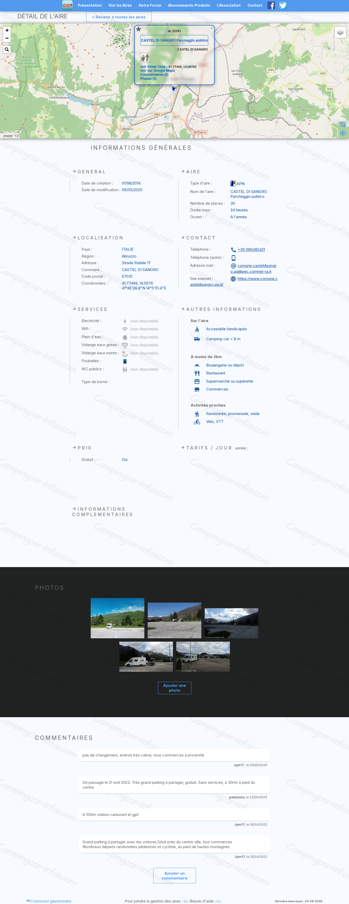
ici (186, 901)
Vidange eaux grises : (100, 344)
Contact (255, 5)
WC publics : (93, 369)
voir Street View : (154, 66)
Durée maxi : (201, 209)
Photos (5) (148, 78)
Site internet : (201, 278)
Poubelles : (91, 360)
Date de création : (97, 183)
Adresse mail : (202, 265)
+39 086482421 (251, 249)
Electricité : (91, 320)
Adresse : (90, 262)
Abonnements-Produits (189, 5)
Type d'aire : (201, 183)
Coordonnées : (95, 283)
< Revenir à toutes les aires (119, 17)
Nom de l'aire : (203, 191)
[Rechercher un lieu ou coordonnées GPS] (7, 49)
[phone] (234, 258)
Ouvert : (197, 216)
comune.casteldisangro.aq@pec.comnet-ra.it (253, 268)
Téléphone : (200, 249)
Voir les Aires (120, 5)
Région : (89, 256)
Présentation (90, 5)
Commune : (92, 269)
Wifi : (86, 328)
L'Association (229, 5)
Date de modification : (101, 189)
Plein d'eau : (92, 336)
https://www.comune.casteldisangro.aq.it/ (234, 281)
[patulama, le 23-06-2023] (175, 620)
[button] (174, 88)
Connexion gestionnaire (51, 901)
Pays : (87, 249)
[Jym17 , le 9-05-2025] (118, 619)
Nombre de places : (207, 203)
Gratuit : (88, 459)
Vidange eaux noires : (100, 352)
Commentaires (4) (154, 74)
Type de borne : (95, 381)
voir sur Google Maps (157, 70)
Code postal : (93, 276)
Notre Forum (150, 5)
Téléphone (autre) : (207, 257)
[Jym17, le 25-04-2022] (232, 624)
